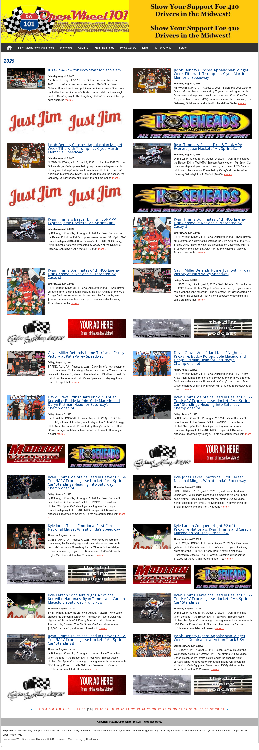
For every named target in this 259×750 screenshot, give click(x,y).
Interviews (66, 47)
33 (191, 709)
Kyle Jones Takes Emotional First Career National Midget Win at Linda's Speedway (210, 479)
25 (149, 709)
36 (206, 709)
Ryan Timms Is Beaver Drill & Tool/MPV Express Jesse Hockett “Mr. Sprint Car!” (208, 146)
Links (145, 47)
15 (96, 709)
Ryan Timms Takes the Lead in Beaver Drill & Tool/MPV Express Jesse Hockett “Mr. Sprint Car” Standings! (213, 599)
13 (83, 709)
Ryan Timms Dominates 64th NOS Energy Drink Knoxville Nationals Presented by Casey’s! (210, 223)
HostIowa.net (93, 739)
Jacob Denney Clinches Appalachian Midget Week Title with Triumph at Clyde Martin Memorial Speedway (211, 74)
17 (106, 709)
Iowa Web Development (54, 739)
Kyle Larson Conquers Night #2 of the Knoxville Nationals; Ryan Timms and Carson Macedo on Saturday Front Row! (212, 529)
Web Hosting (75, 739)
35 (201, 709)
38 (217, 709)
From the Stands (104, 47)
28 (164, 709)
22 (133, 709)
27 (159, 709)
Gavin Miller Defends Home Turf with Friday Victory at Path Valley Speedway (212, 272)
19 (117, 709)
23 (138, 709)
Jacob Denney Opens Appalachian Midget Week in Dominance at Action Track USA (209, 637)
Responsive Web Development (20, 739)
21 (128, 709)
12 (78, 709)
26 (154, 709)
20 (122, 709)
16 (101, 709)
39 (222, 709)
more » (69, 100)
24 (143, 709)
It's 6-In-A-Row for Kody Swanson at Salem (84, 70)
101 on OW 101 (164, 47)
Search (183, 47)
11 (73, 709)
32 (185, 709)
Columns (83, 47)
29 (170, 709)
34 (196, 709)
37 (212, 709)
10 (68, 709)
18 (112, 709)
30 (175, 709)
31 (180, 709)
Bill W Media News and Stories (36, 47)
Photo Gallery (128, 47)
